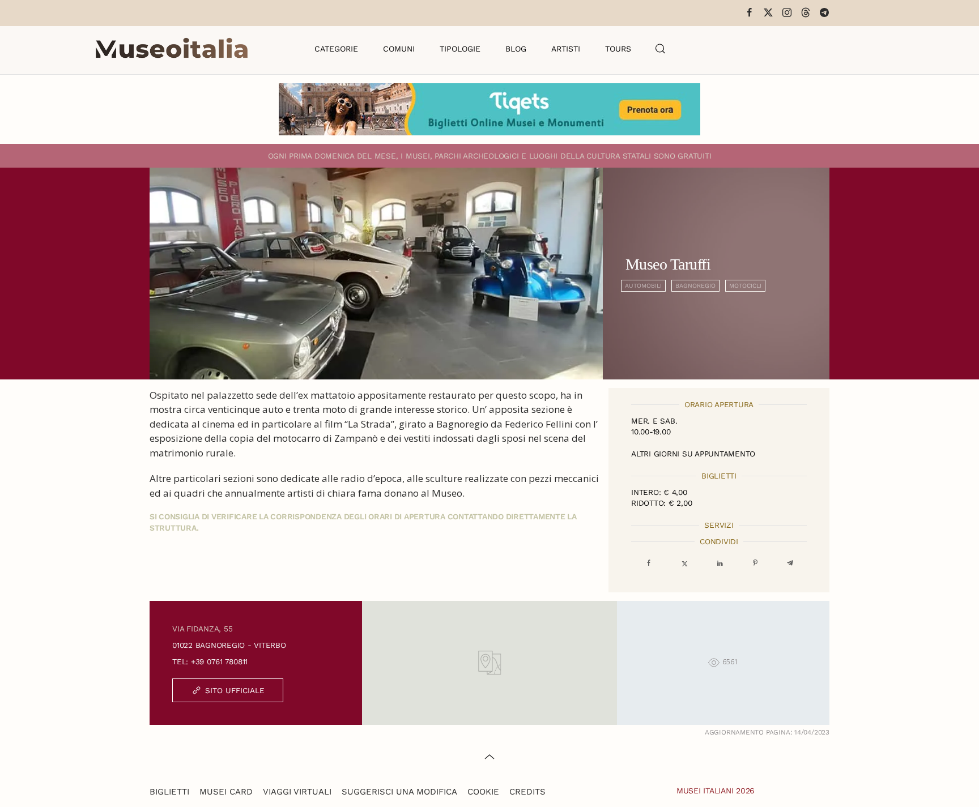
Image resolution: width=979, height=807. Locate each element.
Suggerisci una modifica (399, 792)
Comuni (399, 48)
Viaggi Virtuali (297, 792)
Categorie (336, 48)
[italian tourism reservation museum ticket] (489, 109)
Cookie (483, 792)
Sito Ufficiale (235, 690)
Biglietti (169, 792)
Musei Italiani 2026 (715, 790)
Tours (618, 48)
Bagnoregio (695, 285)
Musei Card (226, 792)
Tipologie (460, 48)
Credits (527, 792)
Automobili (643, 285)
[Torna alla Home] (171, 48)
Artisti (565, 48)
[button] (660, 48)
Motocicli (745, 285)
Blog (515, 48)
